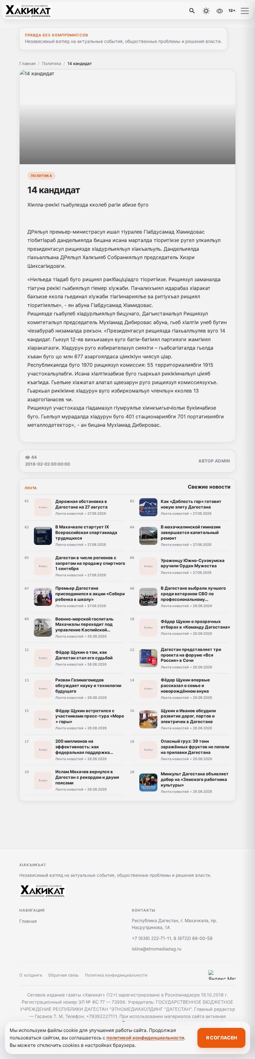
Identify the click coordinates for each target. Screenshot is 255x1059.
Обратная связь (63, 975)
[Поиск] (192, 11)
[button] (245, 11)
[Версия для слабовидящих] (219, 11)
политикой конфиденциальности (145, 1038)
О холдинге (30, 975)
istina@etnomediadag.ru (156, 948)
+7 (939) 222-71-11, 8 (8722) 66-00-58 (172, 938)
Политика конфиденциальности (116, 975)
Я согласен (221, 1038)
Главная (27, 63)
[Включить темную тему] (206, 11)
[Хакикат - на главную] (30, 10)
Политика (51, 63)
